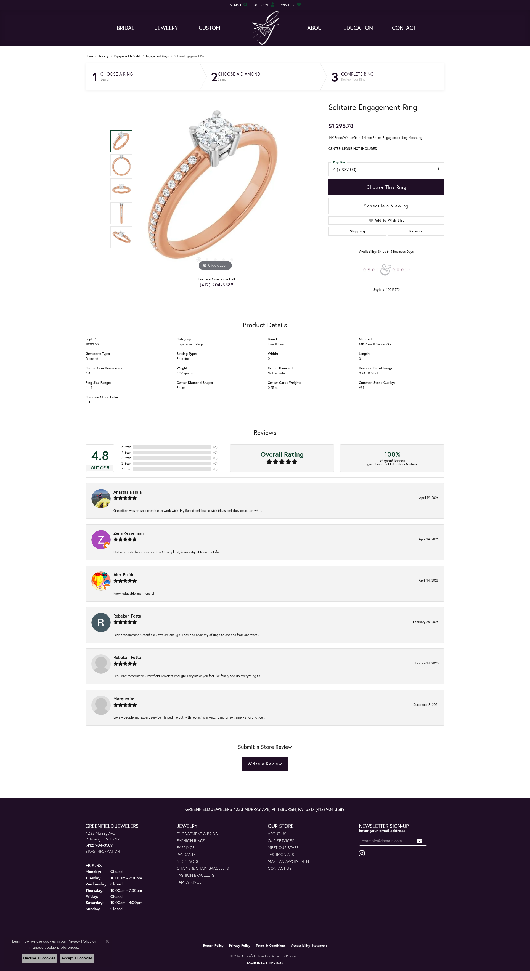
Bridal (125, 27)
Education (358, 27)
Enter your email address (382, 830)
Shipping (357, 231)
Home (89, 56)
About (315, 27)
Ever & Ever (276, 344)
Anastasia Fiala (127, 492)
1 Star (126, 469)
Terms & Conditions (271, 945)
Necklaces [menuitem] (187, 861)
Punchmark (274, 963)
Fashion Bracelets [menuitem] (195, 875)
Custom (209, 27)
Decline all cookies (39, 958)
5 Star (126, 447)
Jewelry (166, 27)
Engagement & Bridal (127, 56)
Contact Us (280, 868)
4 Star (126, 452)
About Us (277, 833)
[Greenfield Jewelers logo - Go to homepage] (265, 28)
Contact (404, 27)
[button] (238, 5)
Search (105, 79)
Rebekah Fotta (127, 616)
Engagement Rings (157, 56)
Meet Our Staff (283, 847)
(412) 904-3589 (217, 285)
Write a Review (265, 764)
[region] (215, 189)
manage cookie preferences (53, 947)
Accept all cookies (77, 958)
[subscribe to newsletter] (419, 840)
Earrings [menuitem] (186, 847)
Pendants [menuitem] (186, 854)
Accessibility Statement (309, 945)
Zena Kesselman (128, 533)
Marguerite (123, 698)
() (215, 447)
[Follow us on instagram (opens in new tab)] (362, 853)
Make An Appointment (289, 861)
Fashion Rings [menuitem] (191, 840)
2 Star (126, 463)
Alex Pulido (124, 574)
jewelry (103, 56)
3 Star (126, 458)
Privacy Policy (239, 945)
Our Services (281, 840)
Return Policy (213, 945)
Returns (416, 231)
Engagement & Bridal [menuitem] (198, 833)
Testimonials (281, 854)
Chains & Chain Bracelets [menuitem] (203, 868)
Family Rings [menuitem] (189, 882)
